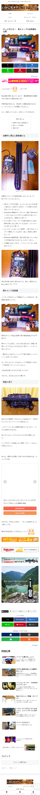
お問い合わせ (20, 789)
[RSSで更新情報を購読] (29, 639)
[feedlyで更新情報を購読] (10, 639)
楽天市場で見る (20, 508)
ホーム (10, 786)
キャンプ (6, 611)
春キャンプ (24, 611)
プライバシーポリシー (29, 786)
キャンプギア (32, 611)
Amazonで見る (20, 513)
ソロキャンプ (14, 611)
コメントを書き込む (20, 762)
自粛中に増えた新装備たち (20, 122)
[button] (32, 71)
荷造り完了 (16, 128)
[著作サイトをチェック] (10, 634)
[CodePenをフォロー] (29, 634)
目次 (17, 119)
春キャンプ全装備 (18, 125)
